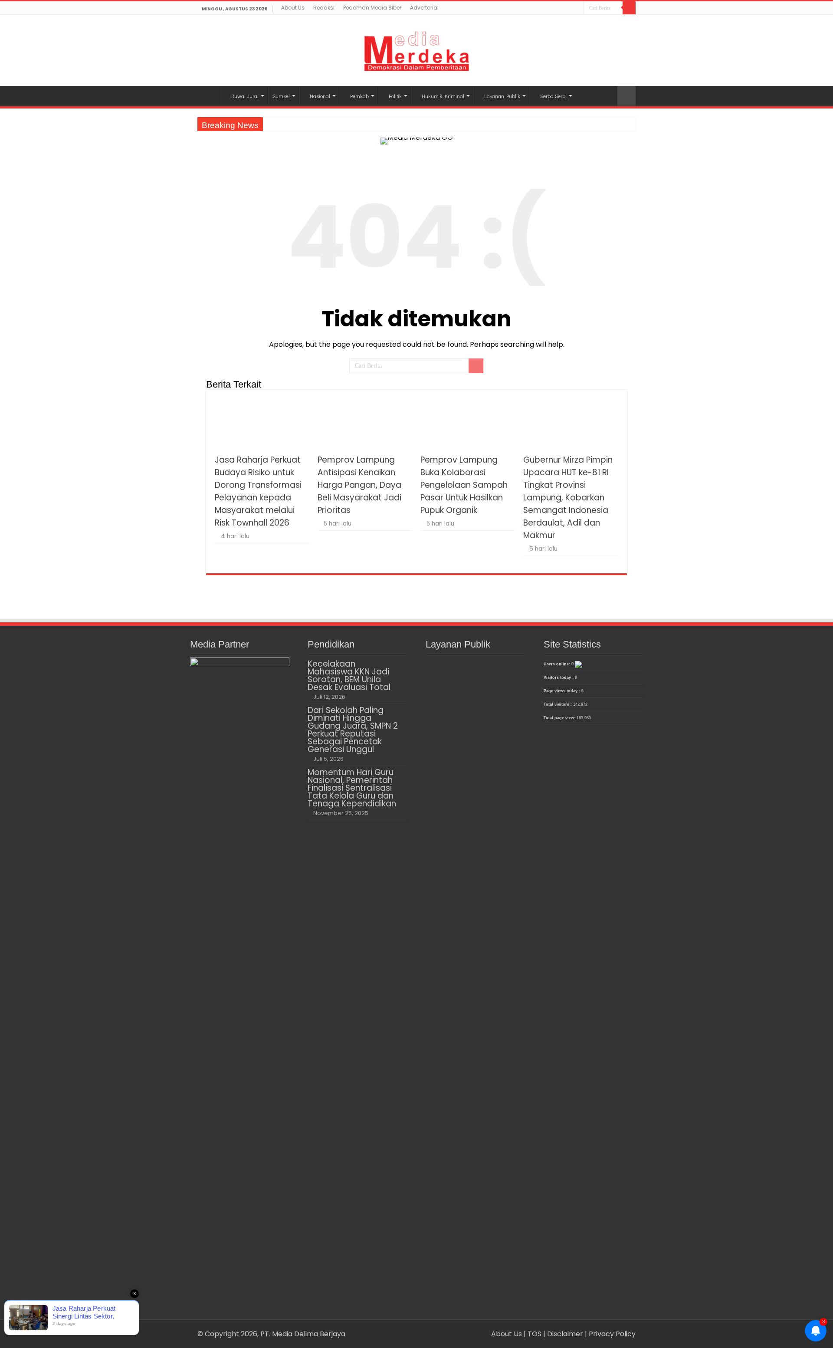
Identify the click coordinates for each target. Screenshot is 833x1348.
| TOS (532, 1334)
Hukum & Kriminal (443, 95)
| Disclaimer (564, 1334)
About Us (293, 7)
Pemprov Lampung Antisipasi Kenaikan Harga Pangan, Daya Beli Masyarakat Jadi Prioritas (359, 485)
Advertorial (424, 7)
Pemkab (359, 95)
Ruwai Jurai (245, 95)
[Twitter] (569, 8)
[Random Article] (626, 96)
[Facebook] (561, 8)
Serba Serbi (553, 95)
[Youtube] (577, 8)
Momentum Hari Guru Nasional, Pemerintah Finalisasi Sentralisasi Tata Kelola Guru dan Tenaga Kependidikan (352, 787)
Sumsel (281, 95)
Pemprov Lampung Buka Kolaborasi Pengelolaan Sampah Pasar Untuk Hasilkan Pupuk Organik (464, 485)
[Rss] (552, 8)
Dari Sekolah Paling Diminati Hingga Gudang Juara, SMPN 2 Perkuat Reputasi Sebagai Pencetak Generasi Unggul (353, 729)
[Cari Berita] (629, 7)
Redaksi (324, 7)
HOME (208, 95)
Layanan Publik (502, 95)
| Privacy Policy (610, 1334)
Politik (395, 95)
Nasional (320, 95)
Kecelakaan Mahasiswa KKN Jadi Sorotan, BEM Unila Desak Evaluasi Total (349, 675)
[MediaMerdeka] (416, 48)
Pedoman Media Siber (372, 7)
